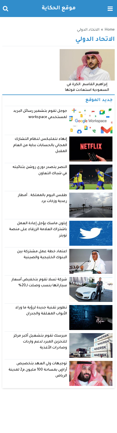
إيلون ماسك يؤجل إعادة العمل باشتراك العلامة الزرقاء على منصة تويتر (38, 230)
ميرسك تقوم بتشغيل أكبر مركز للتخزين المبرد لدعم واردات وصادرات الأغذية (40, 342)
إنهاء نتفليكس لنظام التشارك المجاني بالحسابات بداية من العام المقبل (40, 145)
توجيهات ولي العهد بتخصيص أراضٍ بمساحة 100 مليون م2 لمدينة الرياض (38, 370)
